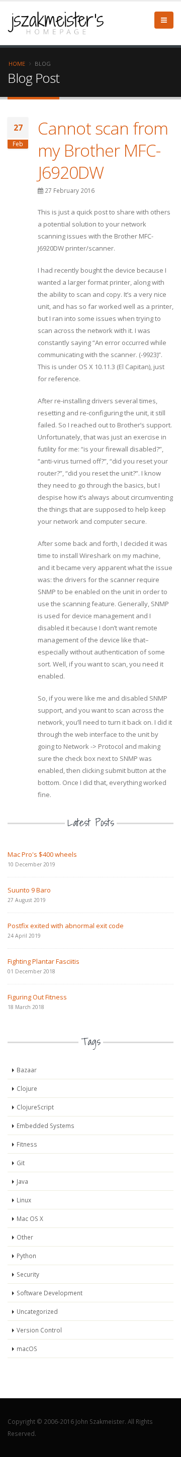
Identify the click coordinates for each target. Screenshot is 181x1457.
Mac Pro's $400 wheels (42, 854)
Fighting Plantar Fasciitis (43, 961)
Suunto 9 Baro (29, 889)
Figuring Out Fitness (37, 996)
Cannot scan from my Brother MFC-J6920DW (103, 150)
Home (17, 63)
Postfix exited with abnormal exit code (66, 925)
